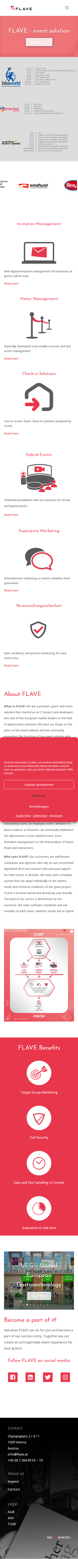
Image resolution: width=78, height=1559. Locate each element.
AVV (11, 1518)
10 (54, 1304)
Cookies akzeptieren (39, 785)
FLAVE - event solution (39, 31)
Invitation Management (39, 224)
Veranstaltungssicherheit (39, 606)
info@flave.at (18, 1454)
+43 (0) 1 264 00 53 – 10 (25, 1460)
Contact (14, 1489)
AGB (11, 1512)
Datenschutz (40, 816)
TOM (12, 1524)
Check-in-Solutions (39, 374)
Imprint (13, 1481)
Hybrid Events (39, 455)
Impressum (55, 816)
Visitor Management (39, 299)
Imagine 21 (39, 1279)
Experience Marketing (39, 531)
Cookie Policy (23, 816)
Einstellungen (39, 806)
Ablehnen (39, 795)
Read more (11, 283)
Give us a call (39, 42)
